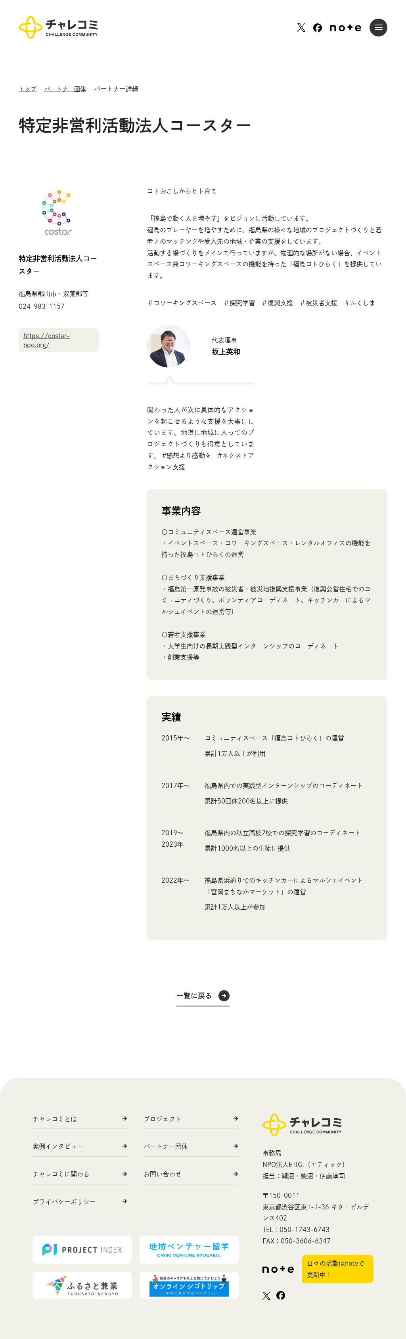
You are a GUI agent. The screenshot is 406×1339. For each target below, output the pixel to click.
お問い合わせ (163, 1174)
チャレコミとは (55, 1119)
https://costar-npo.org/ (46, 340)
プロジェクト (163, 1119)
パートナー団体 (166, 1146)
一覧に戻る (194, 995)
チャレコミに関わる (61, 1174)
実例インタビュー (58, 1146)
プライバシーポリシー (64, 1202)
